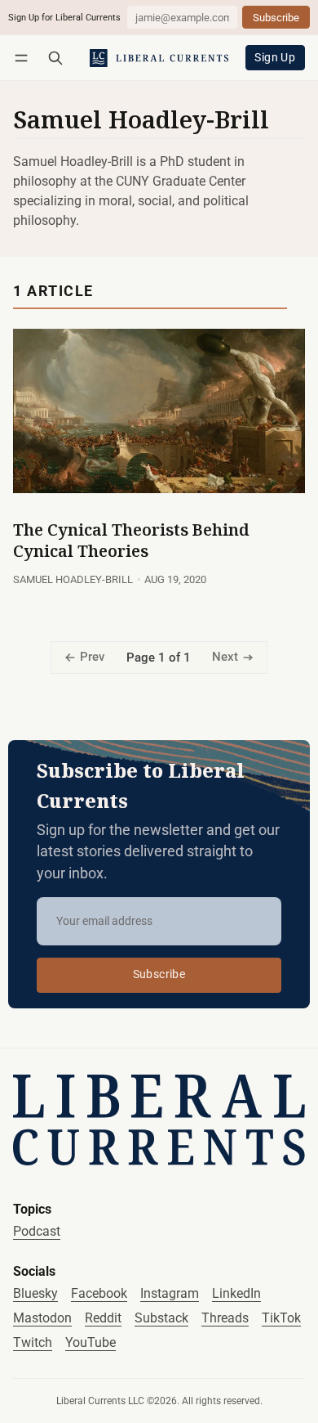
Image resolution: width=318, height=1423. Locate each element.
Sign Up (274, 58)
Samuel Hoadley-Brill (73, 579)
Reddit (103, 1318)
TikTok (281, 1318)
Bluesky (35, 1293)
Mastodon (42, 1318)
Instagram (169, 1293)
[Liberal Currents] (159, 1120)
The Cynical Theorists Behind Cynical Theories (131, 540)
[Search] (55, 58)
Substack (161, 1318)
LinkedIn (236, 1293)
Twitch (32, 1342)
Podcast (36, 1231)
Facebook (99, 1293)
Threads (225, 1318)
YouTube (90, 1342)
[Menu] (24, 58)
